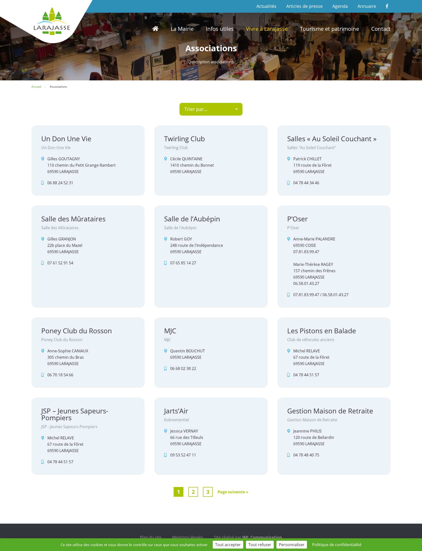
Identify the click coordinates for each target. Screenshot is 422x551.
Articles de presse (304, 6)
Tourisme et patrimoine (329, 28)
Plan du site (150, 537)
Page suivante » (233, 492)
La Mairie (182, 28)
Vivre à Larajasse (267, 28)
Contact (380, 28)
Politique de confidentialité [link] (336, 544)
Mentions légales (187, 537)
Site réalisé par (248, 537)
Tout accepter (228, 544)
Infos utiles (220, 28)
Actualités (266, 6)
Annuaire (367, 6)
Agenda (340, 6)
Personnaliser (292, 544)
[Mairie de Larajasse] (51, 21)
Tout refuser (259, 544)
